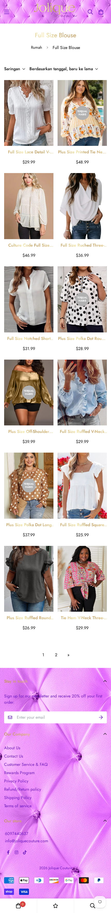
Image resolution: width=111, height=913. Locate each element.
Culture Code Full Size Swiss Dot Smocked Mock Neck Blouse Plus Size (29, 245)
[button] (101, 12)
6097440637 (16, 834)
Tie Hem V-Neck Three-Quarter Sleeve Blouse (82, 618)
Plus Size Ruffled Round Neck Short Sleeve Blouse (29, 618)
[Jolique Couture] (55, 12)
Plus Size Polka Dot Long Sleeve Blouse (29, 525)
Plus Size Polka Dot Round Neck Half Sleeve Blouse (82, 339)
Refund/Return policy (22, 789)
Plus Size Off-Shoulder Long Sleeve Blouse (28, 432)
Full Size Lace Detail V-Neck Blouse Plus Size (29, 152)
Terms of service (17, 806)
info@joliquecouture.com (26, 841)
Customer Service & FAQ (26, 764)
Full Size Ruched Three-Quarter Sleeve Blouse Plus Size (82, 245)
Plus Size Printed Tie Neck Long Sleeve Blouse (82, 152)
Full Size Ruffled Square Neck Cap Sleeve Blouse (82, 525)
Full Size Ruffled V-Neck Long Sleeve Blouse (82, 432)
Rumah (36, 47)
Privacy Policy (16, 781)
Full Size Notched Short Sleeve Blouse (29, 339)
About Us (12, 748)
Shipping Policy (17, 798)
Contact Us (13, 756)
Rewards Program (19, 773)
